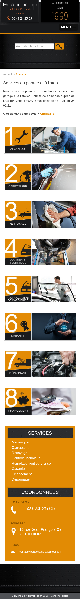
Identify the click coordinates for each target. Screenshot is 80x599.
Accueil (7, 74)
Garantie (18, 469)
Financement (22, 474)
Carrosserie (20, 447)
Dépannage (21, 479)
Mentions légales (59, 595)
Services (21, 74)
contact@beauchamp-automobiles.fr (40, 551)
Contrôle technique (26, 458)
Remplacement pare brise (31, 463)
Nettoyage (19, 453)
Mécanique (20, 442)
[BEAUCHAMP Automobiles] (40, 23)
